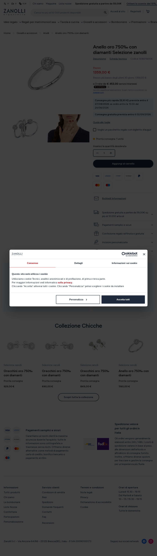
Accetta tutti (123, 299)
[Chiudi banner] (144, 254)
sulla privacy (65, 282)
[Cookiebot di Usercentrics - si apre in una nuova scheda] (124, 254)
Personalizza (76, 299)
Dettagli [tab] (78, 263)
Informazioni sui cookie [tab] (124, 263)
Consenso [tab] (32, 263)
